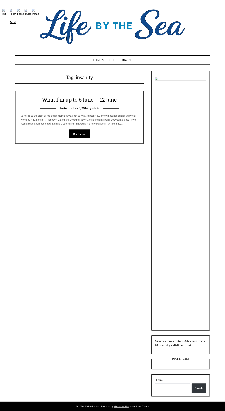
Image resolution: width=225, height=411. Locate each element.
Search (159, 379)
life (112, 60)
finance (126, 60)
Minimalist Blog (121, 406)
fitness (98, 60)
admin (95, 108)
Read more (79, 133)
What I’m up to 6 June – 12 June (79, 100)
